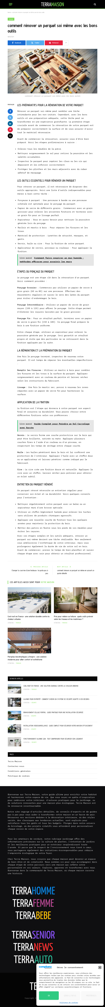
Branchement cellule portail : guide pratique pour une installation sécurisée (53, 712)
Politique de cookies (69, 1002)
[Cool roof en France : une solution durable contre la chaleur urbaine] (29, 600)
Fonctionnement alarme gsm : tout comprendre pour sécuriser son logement (53, 739)
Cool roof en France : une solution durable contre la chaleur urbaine (28, 617)
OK (49, 996)
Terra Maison (15, 761)
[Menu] (10, 4)
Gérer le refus (70, 996)
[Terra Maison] (52, 4)
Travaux (11, 19)
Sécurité (33, 702)
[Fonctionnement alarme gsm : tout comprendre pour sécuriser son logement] (14, 741)
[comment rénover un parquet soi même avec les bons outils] (52, 71)
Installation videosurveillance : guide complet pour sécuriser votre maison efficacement (57, 726)
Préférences (91, 996)
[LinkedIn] (10, 123)
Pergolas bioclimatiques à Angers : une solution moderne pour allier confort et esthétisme (27, 658)
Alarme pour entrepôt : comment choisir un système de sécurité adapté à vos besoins (56, 699)
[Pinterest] (10, 129)
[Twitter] (10, 117)
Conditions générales (19, 771)
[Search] (94, 4)
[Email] (10, 135)
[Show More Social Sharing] (66, 42)
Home (9, 12)
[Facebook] (10, 111)
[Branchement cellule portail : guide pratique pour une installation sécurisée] (14, 715)
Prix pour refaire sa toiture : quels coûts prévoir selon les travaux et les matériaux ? (73, 617)
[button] (100, 967)
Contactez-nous (16, 766)
